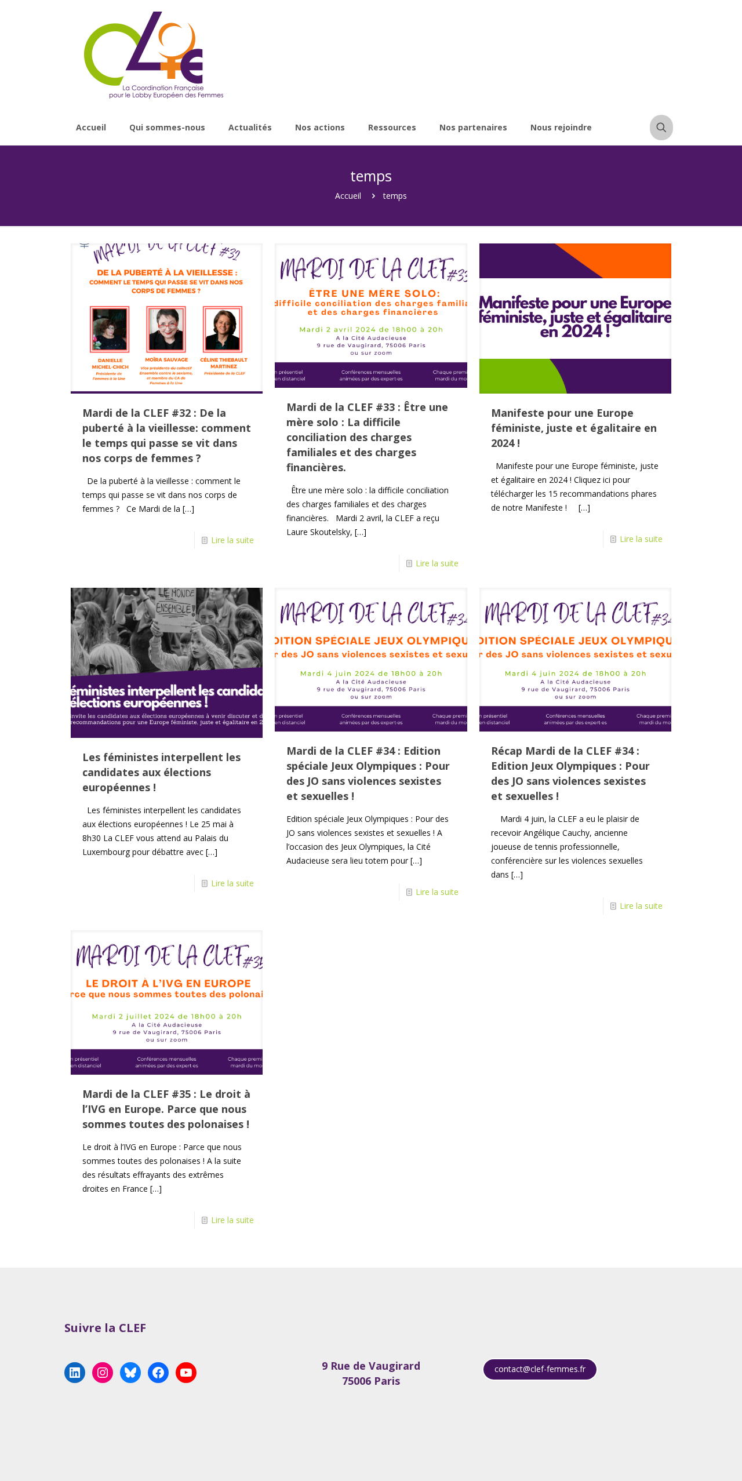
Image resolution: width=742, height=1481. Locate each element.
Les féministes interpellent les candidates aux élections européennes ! (161, 772)
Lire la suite (232, 539)
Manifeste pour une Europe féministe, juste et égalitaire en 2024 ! (574, 428)
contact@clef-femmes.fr (539, 1368)
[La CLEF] (154, 55)
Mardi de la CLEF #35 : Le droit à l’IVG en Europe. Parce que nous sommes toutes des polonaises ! (166, 1109)
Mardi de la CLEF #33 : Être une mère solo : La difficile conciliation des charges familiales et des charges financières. (367, 437)
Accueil (348, 195)
